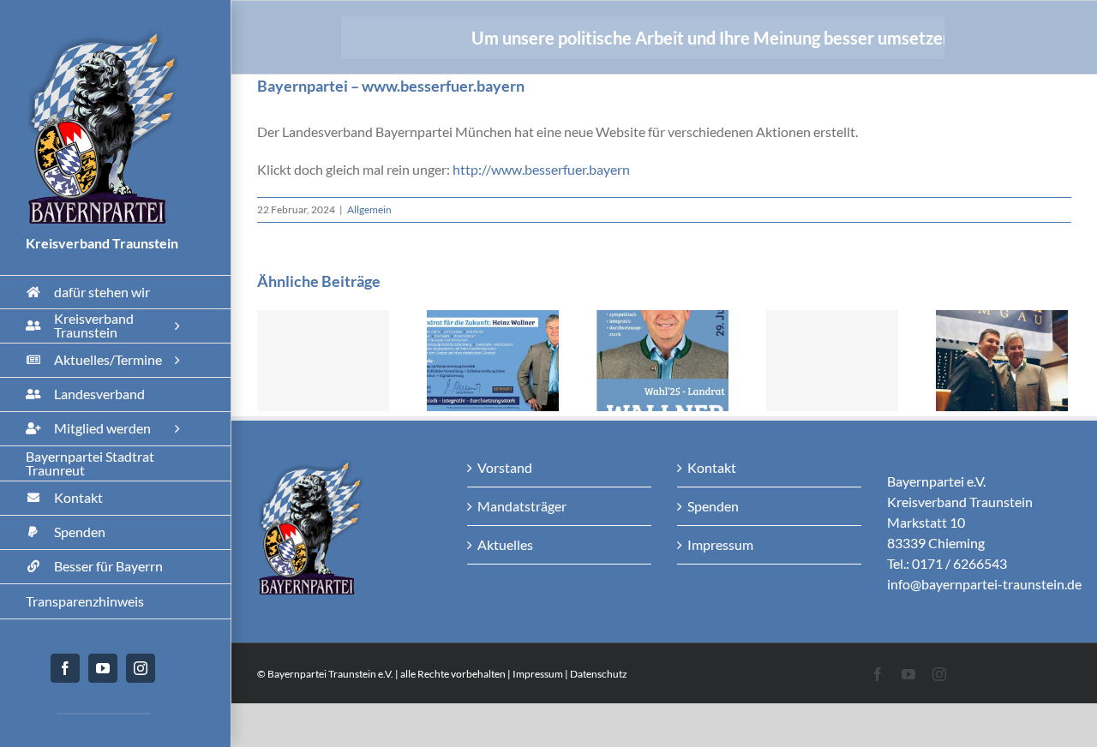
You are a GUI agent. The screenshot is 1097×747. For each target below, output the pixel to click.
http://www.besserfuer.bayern (541, 169)
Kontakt (711, 467)
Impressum (720, 544)
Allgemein (369, 209)
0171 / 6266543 (959, 563)
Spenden (713, 506)
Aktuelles (505, 544)
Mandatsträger (521, 506)
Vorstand (504, 467)
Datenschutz (598, 673)
